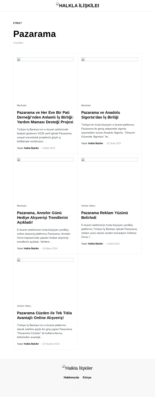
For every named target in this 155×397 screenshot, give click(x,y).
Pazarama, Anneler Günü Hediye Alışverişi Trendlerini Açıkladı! (42, 217)
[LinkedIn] (82, 387)
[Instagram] (73, 387)
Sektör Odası (88, 205)
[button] (14, 5)
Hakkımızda (71, 377)
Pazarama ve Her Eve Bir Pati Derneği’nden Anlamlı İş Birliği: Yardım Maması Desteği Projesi (45, 117)
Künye (87, 377)
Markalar (22, 105)
